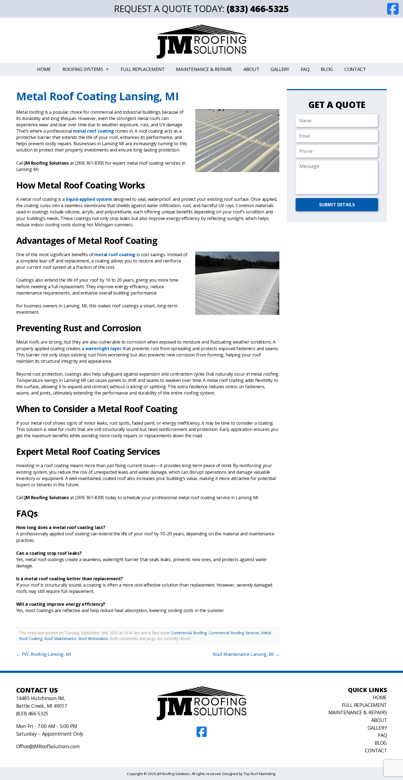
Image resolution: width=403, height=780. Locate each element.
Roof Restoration (93, 638)
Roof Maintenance (60, 638)
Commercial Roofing (188, 632)
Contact (355, 69)
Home (44, 69)
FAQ (305, 69)
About (251, 69)
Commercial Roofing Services (234, 632)
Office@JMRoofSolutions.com (48, 746)
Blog (327, 69)
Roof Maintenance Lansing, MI (246, 654)
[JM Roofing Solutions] (201, 41)
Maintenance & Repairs (204, 69)
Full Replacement (143, 69)
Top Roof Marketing (259, 773)
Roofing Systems (83, 69)
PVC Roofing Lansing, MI (43, 654)
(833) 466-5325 (258, 9)
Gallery (280, 69)
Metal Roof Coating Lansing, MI (97, 96)
